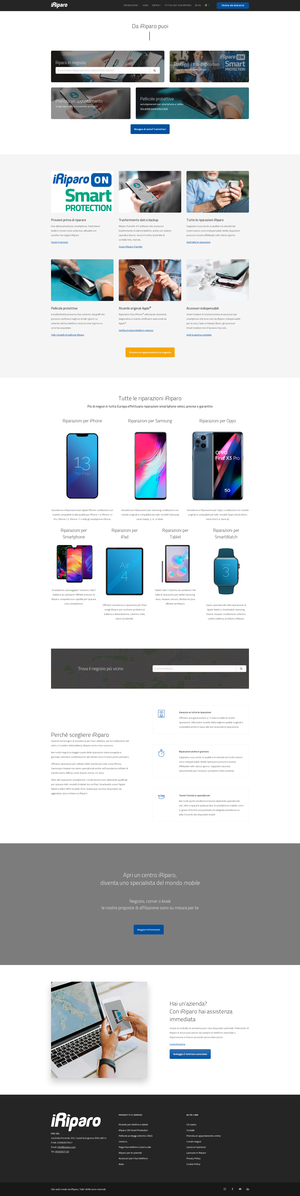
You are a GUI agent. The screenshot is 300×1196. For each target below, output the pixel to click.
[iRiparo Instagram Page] (224, 1189)
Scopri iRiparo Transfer (131, 246)
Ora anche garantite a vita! (154, 108)
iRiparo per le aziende (130, 1153)
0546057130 (62, 1151)
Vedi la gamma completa (198, 335)
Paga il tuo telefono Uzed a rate (135, 1147)
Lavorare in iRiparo (196, 1153)
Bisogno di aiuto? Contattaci (150, 129)
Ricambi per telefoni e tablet (133, 1124)
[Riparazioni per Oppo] (217, 465)
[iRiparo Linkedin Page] (247, 1189)
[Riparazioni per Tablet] (175, 563)
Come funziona (177, 1044)
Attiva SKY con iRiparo (178, 5)
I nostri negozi (193, 1141)
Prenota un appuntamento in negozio (150, 352)
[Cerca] (154, 70)
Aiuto (121, 1164)
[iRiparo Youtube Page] (240, 1189)
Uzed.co (123, 1141)
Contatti (190, 1130)
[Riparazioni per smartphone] (74, 563)
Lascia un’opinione (196, 1147)
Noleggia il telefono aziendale (190, 1054)
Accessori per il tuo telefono (133, 1158)
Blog (198, 5)
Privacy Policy (193, 1158)
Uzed (145, 5)
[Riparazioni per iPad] (124, 571)
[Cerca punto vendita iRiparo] (241, 668)
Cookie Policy (193, 1164)
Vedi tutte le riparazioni (198, 242)
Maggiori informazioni (148, 929)
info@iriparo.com (66, 1147)
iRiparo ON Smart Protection (133, 1130)
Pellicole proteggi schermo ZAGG (136, 1136)
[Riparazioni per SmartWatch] (226, 571)
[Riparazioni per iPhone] (82, 465)
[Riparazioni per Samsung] (150, 465)
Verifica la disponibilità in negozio (136, 330)
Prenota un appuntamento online (203, 1136)
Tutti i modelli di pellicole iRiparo (67, 335)
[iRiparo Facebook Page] (232, 1189)
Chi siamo (191, 1124)
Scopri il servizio (59, 242)
